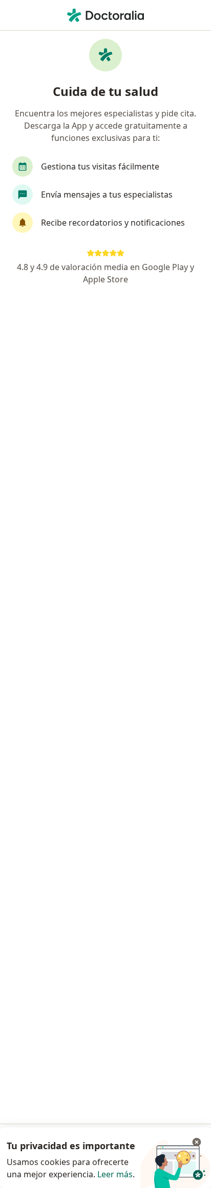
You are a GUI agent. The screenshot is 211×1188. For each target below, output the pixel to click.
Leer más (115, 1174)
